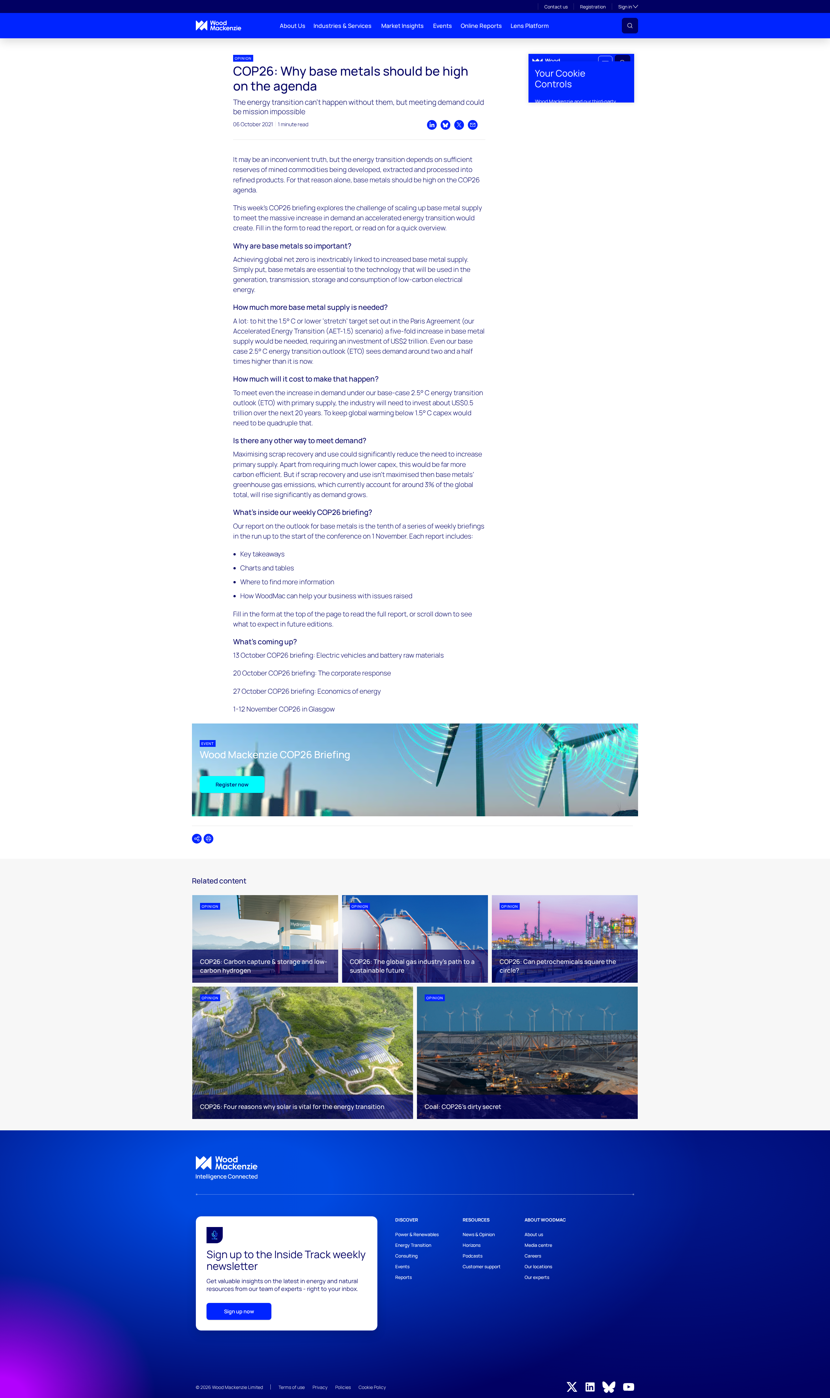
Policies (343, 1387)
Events (442, 26)
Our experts (537, 1277)
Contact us (556, 7)
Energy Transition (413, 1245)
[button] (630, 25)
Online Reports (481, 26)
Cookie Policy (372, 1387)
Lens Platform (530, 26)
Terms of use (292, 1387)
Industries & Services (343, 26)
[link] (415, 1168)
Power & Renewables (417, 1234)
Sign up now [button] (239, 1311)
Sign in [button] (628, 6)
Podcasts (472, 1256)
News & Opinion (479, 1234)
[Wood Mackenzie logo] (218, 25)
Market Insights (402, 26)
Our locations (538, 1266)
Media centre (538, 1245)
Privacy (320, 1387)
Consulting (406, 1256)
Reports (403, 1277)
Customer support (482, 1266)
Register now (232, 784)
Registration (593, 7)
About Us (292, 26)
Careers (533, 1256)
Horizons (471, 1245)
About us (534, 1234)
